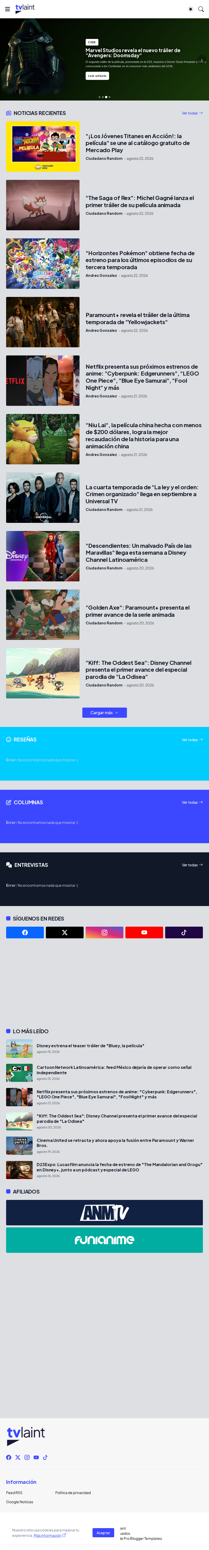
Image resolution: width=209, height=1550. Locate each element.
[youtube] (144, 932)
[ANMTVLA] (104, 1212)
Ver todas (190, 113)
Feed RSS (14, 1492)
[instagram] (104, 932)
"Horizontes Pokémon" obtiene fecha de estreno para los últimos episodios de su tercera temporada (140, 260)
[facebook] (25, 932)
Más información (47, 1535)
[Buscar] (201, 9)
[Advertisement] (104, 983)
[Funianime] (104, 1240)
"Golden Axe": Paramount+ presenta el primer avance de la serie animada (138, 611)
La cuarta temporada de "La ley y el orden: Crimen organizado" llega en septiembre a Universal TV (142, 494)
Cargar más (101, 712)
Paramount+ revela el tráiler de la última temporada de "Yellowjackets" (138, 318)
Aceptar (103, 1532)
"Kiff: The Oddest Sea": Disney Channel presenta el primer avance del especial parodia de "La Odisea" (138, 669)
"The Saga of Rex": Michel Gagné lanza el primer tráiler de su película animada (140, 201)
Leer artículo (97, 75)
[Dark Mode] (190, 9)
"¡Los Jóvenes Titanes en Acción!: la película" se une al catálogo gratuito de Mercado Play (138, 143)
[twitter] (65, 932)
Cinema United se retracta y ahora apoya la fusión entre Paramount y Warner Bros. (115, 1143)
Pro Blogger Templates (143, 1538)
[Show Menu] (7, 9)
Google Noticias (19, 1501)
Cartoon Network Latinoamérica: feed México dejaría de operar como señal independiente (114, 1070)
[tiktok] (184, 932)
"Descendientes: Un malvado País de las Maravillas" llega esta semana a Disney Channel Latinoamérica (139, 552)
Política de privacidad (73, 1492)
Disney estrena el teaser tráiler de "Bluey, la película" (91, 1045)
